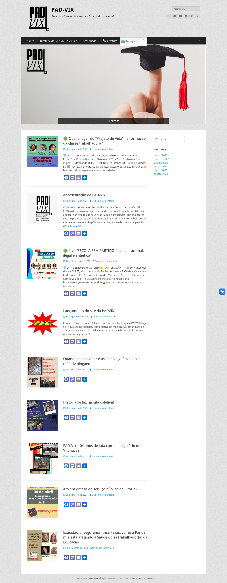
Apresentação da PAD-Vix (84, 195)
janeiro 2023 (161, 162)
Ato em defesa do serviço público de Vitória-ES (102, 489)
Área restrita (110, 41)
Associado (90, 41)
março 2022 (160, 166)
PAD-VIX (62, 9)
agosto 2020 (161, 174)
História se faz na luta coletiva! (88, 402)
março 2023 (160, 155)
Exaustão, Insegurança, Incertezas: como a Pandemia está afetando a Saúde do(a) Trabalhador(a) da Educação (105, 537)
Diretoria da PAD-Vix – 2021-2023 (59, 41)
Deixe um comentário (103, 148)
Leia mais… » (77, 226)
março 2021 (160, 170)
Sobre (30, 41)
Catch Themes (146, 578)
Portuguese (131, 41)
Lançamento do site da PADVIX (88, 311)
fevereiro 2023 (162, 159)
